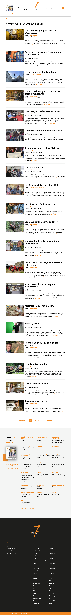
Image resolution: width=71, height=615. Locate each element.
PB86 (50, 581)
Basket (51, 548)
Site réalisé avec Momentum (15, 551)
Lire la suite (35, 45)
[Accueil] (12, 14)
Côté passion (33, 35)
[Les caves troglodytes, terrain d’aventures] (15, 37)
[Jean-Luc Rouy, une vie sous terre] (15, 227)
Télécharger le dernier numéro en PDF (12, 465)
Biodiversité (36, 551)
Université (52, 601)
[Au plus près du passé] (15, 407)
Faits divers (52, 568)
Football (35, 571)
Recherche (36, 586)
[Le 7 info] (35, 6)
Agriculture (36, 546)
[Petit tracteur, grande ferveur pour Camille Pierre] (15, 58)
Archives (26, 9)
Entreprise (36, 566)
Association (52, 546)
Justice (35, 578)
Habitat (35, 573)
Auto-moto (36, 548)
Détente (39, 74)
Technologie (52, 596)
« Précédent (21, 420)
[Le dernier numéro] (10, 8)
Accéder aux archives (12, 468)
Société (35, 593)
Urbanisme (36, 603)
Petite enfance (37, 583)
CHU (50, 551)
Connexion (25, 613)
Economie (55, 14)
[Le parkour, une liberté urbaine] (15, 78)
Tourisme (51, 598)
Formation (52, 571)
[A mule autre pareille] (15, 370)
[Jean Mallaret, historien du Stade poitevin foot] (15, 248)
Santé (32, 187)
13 (44, 420)
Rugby (35, 588)
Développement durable (39, 561)
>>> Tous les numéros (28, 508)
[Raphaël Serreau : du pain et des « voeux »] (15, 349)
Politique (51, 583)
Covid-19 (51, 556)
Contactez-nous (11, 548)
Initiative (35, 576)
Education (52, 563)
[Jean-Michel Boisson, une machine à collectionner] (15, 269)
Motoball (51, 578)
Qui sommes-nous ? (12, 546)
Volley (51, 603)
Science (35, 591)
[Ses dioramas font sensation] (15, 209)
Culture (32, 150)
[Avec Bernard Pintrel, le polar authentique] (15, 291)
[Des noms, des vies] (15, 172)
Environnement (53, 566)
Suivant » (50, 420)
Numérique (36, 581)
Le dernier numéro (18, 9)
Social (50, 591)
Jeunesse (51, 576)
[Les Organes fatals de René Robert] (15, 191)
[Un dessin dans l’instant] (15, 388)
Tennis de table (37, 598)
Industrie (51, 573)
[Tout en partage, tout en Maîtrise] (15, 154)
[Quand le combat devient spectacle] (15, 135)
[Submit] (63, 8)
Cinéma (35, 553)
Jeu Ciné (20, 14)
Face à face (36, 568)
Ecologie (51, 561)
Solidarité (51, 593)
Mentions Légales (12, 553)
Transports (36, 601)
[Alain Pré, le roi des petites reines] (15, 117)
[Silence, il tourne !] (15, 329)
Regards (45, 14)
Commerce (52, 553)
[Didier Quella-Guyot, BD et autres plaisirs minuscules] (15, 97)
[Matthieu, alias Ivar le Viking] (15, 311)
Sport (32, 246)
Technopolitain (32, 14)
